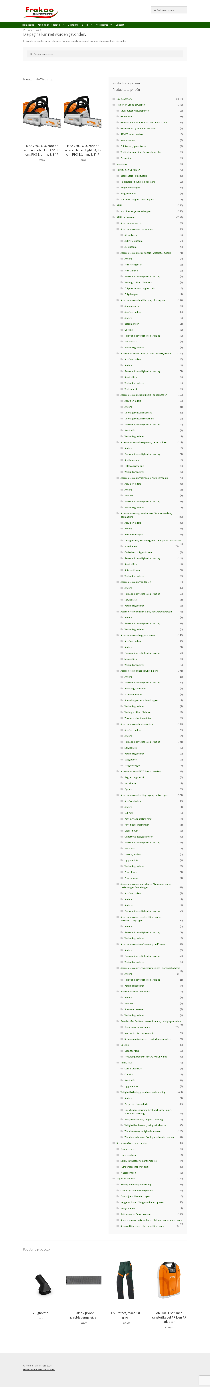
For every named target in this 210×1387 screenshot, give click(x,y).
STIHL (85, 24)
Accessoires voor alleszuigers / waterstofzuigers (146, 252)
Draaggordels (132, 1050)
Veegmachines (128, 193)
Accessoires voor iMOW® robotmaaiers (141, 771)
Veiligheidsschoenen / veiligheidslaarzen (146, 1125)
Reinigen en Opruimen (128, 169)
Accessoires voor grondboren (136, 581)
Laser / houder (132, 830)
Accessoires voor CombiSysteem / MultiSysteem (146, 353)
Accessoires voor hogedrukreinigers (139, 670)
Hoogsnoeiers (128, 1208)
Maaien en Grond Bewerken (131, 104)
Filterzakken (131, 270)
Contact (120, 24)
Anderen (129, 905)
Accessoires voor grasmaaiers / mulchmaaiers (144, 477)
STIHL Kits (126, 1062)
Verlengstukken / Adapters (139, 282)
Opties (128, 789)
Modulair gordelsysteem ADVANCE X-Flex (146, 1056)
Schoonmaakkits (133, 694)
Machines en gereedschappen (136, 211)
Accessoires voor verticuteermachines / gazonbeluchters (150, 967)
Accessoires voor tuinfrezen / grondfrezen (143, 944)
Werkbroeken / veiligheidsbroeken (142, 1131)
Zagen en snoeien (126, 1178)
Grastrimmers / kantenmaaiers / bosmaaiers (144, 122)
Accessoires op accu (131, 223)
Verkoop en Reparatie (49, 24)
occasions (122, 163)
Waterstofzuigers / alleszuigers (137, 199)
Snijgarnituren (132, 570)
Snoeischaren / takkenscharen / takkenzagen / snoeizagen (151, 1220)
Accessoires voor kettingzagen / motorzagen (144, 795)
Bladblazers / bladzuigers (134, 175)
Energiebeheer (128, 1154)
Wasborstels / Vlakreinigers (139, 718)
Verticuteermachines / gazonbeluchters (141, 151)
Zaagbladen (131, 759)
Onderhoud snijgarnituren (138, 552)
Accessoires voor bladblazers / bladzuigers (143, 300)
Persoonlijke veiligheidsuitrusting (142, 276)
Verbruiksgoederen (134, 347)
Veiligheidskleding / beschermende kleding (143, 1092)
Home (29, 29)
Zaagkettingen (132, 765)
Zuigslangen (131, 294)
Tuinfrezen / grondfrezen (134, 146)
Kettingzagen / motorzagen (136, 1214)
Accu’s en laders (133, 801)
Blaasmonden (132, 323)
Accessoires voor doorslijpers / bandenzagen (144, 394)
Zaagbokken (131, 877)
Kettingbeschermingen (137, 824)
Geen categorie (125, 98)
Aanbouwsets (132, 305)
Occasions (73, 24)
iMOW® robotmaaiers (132, 134)
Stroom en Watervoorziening (132, 1142)
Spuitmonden (132, 460)
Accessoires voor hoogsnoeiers (137, 724)
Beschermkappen (134, 534)
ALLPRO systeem (134, 240)
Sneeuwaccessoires (135, 1009)
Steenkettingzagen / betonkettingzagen (142, 1226)
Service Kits (131, 341)
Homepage (28, 24)
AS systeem (131, 246)
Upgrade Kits (131, 860)
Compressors (128, 1148)
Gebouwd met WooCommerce (39, 1369)
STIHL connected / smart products (139, 1160)
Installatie (130, 783)
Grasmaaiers (127, 116)
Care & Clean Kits (134, 1068)
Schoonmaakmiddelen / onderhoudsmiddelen (148, 1038)
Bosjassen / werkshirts (136, 1104)
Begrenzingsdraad (134, 777)
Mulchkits (130, 495)
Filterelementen (133, 264)
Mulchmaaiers (128, 140)
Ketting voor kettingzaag (138, 818)
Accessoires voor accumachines (137, 229)
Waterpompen (128, 1172)
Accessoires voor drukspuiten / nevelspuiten (143, 442)
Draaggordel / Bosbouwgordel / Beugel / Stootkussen (153, 540)
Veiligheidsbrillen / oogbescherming (144, 1119)
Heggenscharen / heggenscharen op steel (142, 1202)
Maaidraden (131, 546)
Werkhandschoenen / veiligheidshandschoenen (149, 1137)
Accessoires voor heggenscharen (138, 635)
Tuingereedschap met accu (135, 1166)
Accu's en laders (133, 311)
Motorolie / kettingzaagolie (139, 1033)
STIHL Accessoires (126, 217)
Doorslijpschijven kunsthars (139, 418)
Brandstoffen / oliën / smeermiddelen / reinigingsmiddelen (151, 1021)
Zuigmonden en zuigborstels (140, 288)
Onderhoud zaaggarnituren (139, 836)
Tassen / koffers (133, 854)
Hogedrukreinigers (130, 187)
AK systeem (131, 235)
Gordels (129, 329)
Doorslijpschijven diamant (138, 412)
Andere (128, 258)
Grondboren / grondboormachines (139, 128)
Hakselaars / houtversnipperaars (138, 181)
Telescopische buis (134, 465)
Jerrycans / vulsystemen (137, 1027)
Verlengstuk (131, 388)
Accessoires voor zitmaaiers (135, 991)
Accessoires (102, 24)
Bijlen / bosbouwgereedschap (136, 1184)
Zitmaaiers (126, 157)
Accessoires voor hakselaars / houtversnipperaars (146, 611)
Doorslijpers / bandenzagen (135, 1196)
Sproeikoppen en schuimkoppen (141, 700)
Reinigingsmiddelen (135, 688)
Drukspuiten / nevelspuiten (135, 110)
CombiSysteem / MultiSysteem (137, 1190)
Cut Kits (129, 812)
